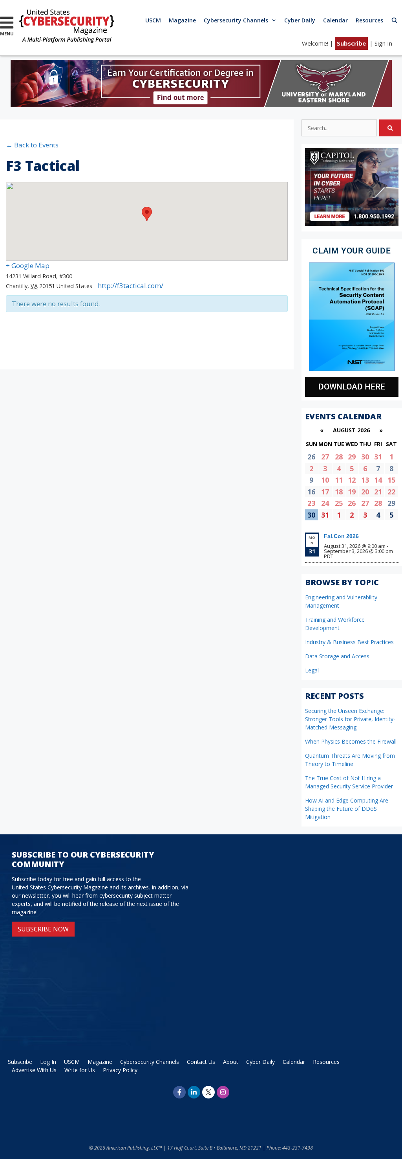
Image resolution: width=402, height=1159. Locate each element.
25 (339, 503)
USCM (153, 20)
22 (391, 491)
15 (391, 480)
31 (378, 456)
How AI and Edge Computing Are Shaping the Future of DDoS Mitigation (346, 809)
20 (365, 491)
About (230, 1061)
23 (311, 503)
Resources (369, 20)
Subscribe (351, 43)
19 (352, 491)
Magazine (182, 20)
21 (378, 491)
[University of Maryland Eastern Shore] (201, 104)
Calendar (335, 20)
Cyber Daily (299, 20)
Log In (48, 1061)
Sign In (383, 43)
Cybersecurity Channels (236, 20)
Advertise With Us (34, 1070)
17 (325, 491)
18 (339, 491)
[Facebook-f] (179, 1092)
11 (339, 480)
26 (352, 503)
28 (339, 456)
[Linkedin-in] (194, 1092)
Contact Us (201, 1061)
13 (365, 480)
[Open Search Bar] (394, 20)
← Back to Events (32, 144)
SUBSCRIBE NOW (43, 929)
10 (325, 480)
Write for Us (79, 1070)
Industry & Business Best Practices (349, 642)
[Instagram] (223, 1092)
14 (378, 480)
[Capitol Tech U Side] (351, 224)
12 (352, 480)
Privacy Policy (120, 1070)
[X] (208, 1092)
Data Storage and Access (337, 656)
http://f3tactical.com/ (130, 285)
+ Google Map (27, 265)
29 (352, 456)
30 (365, 456)
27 (325, 456)
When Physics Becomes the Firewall (351, 741)
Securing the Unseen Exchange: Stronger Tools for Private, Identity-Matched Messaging (350, 719)
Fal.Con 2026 (341, 536)
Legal (312, 670)
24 (325, 503)
